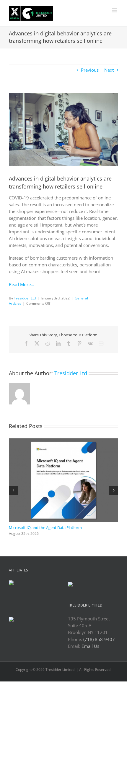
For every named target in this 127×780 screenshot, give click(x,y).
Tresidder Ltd (25, 298)
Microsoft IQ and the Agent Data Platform (45, 527)
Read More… (21, 284)
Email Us (90, 646)
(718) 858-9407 (99, 639)
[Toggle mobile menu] (115, 10)
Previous (90, 70)
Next (109, 70)
